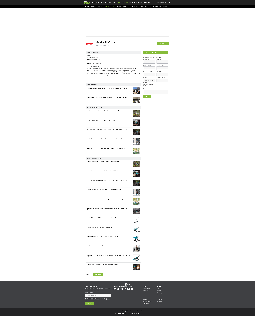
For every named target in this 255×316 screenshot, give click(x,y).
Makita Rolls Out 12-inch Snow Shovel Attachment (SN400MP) (104, 139)
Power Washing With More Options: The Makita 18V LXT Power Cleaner (107, 129)
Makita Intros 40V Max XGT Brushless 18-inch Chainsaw (102, 264)
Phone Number (160, 65)
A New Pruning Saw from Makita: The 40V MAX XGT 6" (102, 120)
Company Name (147, 71)
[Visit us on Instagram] (125, 289)
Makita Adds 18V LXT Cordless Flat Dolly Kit (99, 227)
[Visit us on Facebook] (121, 289)
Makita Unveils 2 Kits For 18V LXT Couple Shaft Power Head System (106, 148)
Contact (89, 55)
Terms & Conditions (135, 311)
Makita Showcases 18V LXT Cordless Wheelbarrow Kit (102, 236)
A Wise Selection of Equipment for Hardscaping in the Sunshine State (107, 88)
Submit (147, 96)
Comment (146, 88)
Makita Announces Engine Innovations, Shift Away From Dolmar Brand (107, 97)
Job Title (159, 71)
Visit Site (163, 43)
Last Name (160, 59)
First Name (146, 59)
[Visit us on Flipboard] (128, 289)
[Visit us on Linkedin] (115, 289)
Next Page (98, 274)
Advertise (118, 311)
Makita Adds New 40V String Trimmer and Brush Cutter (103, 217)
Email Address (147, 65)
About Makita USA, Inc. (93, 66)
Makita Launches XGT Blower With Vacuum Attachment (103, 110)
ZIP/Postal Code (161, 77)
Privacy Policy (99, 301)
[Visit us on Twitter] (118, 289)
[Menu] (169, 2)
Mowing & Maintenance (93, 39)
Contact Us (112, 311)
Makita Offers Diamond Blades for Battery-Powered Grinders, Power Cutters (107, 209)
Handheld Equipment (107, 39)
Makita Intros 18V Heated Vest (95, 246)
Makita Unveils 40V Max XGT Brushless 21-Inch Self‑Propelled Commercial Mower (108, 255)
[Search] (166, 2)
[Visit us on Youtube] (132, 289)
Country (145, 77)
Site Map (143, 311)
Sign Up (89, 303)
